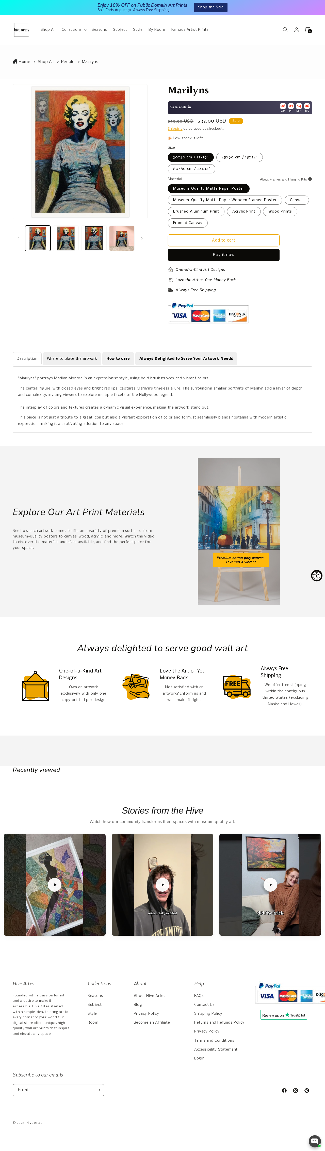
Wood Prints (280, 212)
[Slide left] (18, 238)
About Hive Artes (150, 996)
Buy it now (224, 255)
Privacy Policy (146, 1014)
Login (199, 1058)
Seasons (95, 996)
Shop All (46, 62)
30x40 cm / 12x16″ (190, 157)
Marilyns (90, 62)
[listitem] (55, 885)
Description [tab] (27, 359)
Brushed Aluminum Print (196, 212)
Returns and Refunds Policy (219, 1023)
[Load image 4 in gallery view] (122, 238)
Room (93, 1023)
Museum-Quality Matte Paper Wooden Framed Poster (225, 200)
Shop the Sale (211, 7)
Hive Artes (34, 1123)
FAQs (199, 996)
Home (24, 62)
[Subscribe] (98, 1090)
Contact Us (204, 1005)
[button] (74, 29)
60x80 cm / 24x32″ (191, 169)
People (68, 62)
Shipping (175, 128)
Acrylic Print (243, 212)
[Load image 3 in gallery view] (94, 238)
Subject (95, 1005)
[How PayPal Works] (208, 326)
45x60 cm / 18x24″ (239, 157)
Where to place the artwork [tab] (72, 359)
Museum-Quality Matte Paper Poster (208, 189)
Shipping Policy (208, 1014)
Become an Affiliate (152, 1023)
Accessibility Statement (216, 1050)
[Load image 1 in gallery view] (38, 238)
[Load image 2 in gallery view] (65, 238)
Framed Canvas (187, 223)
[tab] (118, 358)
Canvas (297, 200)
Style (92, 1014)
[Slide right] (142, 238)
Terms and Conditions (214, 1041)
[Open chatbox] (315, 1141)
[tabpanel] (162, 399)
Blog (138, 1005)
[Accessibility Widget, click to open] (316, 575)
